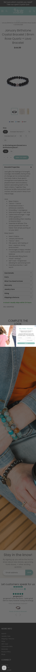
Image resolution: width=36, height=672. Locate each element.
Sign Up (26, 343)
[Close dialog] (35, 326)
